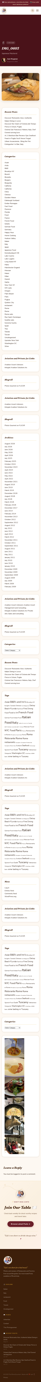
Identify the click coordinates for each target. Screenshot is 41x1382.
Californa (8, 186)
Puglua (7, 299)
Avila (6, 165)
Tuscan (7, 334)
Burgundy (8, 183)
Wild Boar (28, 753)
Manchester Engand (12, 267)
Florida (7, 212)
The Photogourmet (10, 1327)
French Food (9, 221)
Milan (7, 276)
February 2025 (10, 461)
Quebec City (9, 302)
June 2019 (9, 487)
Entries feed (9, 891)
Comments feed (11, 893)
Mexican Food (29, 727)
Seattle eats (9, 320)
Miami (7, 273)
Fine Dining (28, 708)
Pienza (24, 731)
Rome (7, 311)
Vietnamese (32, 750)
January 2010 (10, 566)
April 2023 (9, 470)
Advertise (6, 1320)
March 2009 (9, 583)
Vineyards (8, 753)
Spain (7, 326)
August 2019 (10, 484)
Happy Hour (9, 232)
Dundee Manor (10, 197)
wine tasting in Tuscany (18, 756)
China (7, 192)
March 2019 (9, 490)
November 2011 (11, 540)
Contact (6, 1323)
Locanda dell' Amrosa (17, 727)
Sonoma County (11, 323)
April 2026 (9, 455)
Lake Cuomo (9, 256)
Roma (7, 308)
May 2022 (9, 476)
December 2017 (11, 508)
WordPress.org (10, 896)
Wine (7, 346)
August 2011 (10, 549)
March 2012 (9, 537)
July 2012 (8, 528)
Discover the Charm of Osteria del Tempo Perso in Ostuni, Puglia (20, 1346)
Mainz (7, 265)
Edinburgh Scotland (12, 200)
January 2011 (10, 557)
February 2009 (10, 586)
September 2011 (11, 546)
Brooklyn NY (9, 171)
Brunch (7, 174)
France (7, 218)
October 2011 (10, 543)
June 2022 (9, 473)
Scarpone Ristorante (26, 742)
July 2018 (8, 499)
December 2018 (11, 493)
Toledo (7, 332)
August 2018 (10, 496)
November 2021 (11, 481)
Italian (7, 241)
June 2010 (9, 563)
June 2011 (9, 551)
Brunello (8, 177)
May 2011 (9, 554)
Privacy (5, 1377)
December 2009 (11, 569)
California (8, 189)
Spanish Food (9, 750)
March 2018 (9, 502)
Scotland (19, 746)
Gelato (7, 224)
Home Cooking (10, 235)
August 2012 (10, 525)
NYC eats (8, 288)
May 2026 (9, 452)
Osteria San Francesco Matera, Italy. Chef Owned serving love (19, 1353)
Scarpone (18, 742)
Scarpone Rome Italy (10, 746)
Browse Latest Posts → (20, 1224)
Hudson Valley (10, 238)
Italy (6, 244)
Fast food (20, 709)
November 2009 (11, 572)
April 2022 (9, 479)
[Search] (33, 10)
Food (7, 215)
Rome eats (9, 314)
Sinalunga (32, 746)
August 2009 (10, 578)
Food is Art (13, 712)
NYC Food (10, 730)
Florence (8, 209)
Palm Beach (9, 294)
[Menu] (37, 10)
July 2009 (8, 581)
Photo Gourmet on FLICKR (15, 386)
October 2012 (10, 519)
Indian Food (17, 718)
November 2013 (11, 516)
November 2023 (11, 467)
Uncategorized (10, 337)
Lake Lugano (9, 259)
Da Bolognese (25, 706)
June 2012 (9, 531)
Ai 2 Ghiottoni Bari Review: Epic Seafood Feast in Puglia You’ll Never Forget (19, 1361)
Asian (7, 162)
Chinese (8, 194)
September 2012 (11, 522)
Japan (7, 247)
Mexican (8, 270)
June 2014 (9, 511)
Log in (7, 888)
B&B (6, 168)
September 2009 (11, 575)
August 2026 (10, 444)
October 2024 (10, 464)
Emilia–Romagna (11, 203)
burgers (7, 706)
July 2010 (8, 560)
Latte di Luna (22, 723)
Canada (12, 706)
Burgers (8, 180)
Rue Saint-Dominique (13, 317)
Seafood (25, 745)
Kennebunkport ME (12, 253)
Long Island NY (10, 262)
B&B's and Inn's (18, 701)
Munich (7, 279)
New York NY (10, 285)
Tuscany (23, 749)
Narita (7, 282)
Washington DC (11, 343)
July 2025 (8, 458)
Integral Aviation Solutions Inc (16, 367)
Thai (6, 329)
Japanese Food (10, 250)
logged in (16, 1174)
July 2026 (8, 447)
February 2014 (10, 514)
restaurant (8, 305)
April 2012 (9, 534)
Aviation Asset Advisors (14, 364)
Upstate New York (12, 340)
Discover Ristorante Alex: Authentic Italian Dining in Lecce (20, 1338)
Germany (8, 229)
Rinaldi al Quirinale (16, 735)
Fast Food (8, 206)
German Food (10, 227)
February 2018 (10, 505)
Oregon (7, 291)
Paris (6, 297)
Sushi (16, 750)
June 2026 (9, 449)
